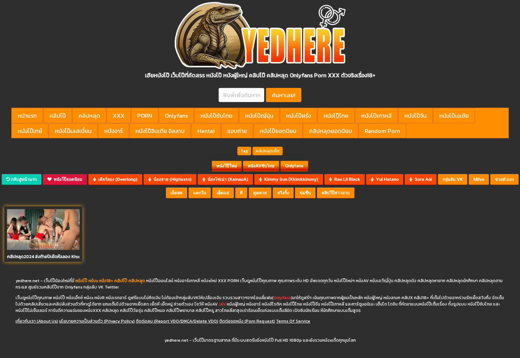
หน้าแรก (27, 115)
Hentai (206, 131)
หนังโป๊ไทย (336, 115)
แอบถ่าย (237, 131)
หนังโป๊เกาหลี (376, 115)
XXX (119, 115)
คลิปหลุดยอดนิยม (330, 131)
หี (241, 192)
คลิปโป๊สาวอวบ (336, 192)
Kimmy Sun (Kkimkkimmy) (290, 179)
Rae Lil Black (346, 179)
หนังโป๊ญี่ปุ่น (259, 115)
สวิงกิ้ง (283, 192)
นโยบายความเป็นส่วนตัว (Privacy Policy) (97, 321)
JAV (222, 304)
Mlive (478, 179)
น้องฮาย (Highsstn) (171, 179)
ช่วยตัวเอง (504, 179)
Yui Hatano (386, 179)
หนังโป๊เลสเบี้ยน (73, 131)
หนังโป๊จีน (415, 115)
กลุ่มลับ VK (453, 179)
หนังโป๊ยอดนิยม (278, 131)
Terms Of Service (293, 321)
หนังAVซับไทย (261, 165)
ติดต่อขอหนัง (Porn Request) (247, 321)
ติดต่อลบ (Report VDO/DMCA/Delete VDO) (177, 321)
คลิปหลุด (89, 115)
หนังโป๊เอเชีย (454, 115)
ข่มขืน (305, 192)
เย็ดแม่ (223, 192)
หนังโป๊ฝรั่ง (298, 115)
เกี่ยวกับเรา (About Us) (37, 321)
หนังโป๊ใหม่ (226, 165)
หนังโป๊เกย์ (30, 131)
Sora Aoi (422, 179)
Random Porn (382, 131)
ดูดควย (260, 192)
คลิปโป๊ (58, 115)
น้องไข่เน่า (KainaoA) (227, 179)
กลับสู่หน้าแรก (23, 179)
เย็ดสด (177, 192)
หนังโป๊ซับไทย (216, 115)
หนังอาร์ (113, 131)
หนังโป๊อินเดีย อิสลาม (160, 131)
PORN (144, 115)
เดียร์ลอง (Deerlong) (117, 179)
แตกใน (199, 192)
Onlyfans (176, 115)
